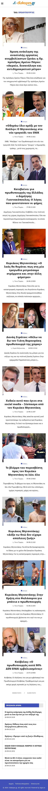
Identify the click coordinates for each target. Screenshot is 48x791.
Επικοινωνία (35, 784)
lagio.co (42, 788)
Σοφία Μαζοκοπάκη (19, 348)
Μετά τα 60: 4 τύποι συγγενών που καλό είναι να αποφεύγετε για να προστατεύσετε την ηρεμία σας (23, 760)
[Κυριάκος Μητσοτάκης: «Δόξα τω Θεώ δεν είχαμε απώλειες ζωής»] (24, 511)
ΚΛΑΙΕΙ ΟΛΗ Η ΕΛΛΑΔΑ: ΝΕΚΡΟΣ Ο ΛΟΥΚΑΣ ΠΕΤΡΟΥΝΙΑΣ (23, 747)
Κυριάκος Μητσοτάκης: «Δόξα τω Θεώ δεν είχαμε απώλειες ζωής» (24, 534)
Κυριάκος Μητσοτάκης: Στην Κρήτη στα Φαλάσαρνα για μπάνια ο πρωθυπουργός (24, 598)
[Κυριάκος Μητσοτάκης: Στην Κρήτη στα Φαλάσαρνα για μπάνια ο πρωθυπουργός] (24, 574)
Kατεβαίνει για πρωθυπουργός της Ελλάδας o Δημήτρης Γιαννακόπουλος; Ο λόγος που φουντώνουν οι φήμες (24, 196)
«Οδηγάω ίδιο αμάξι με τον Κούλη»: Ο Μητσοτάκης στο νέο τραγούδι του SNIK (24, 129)
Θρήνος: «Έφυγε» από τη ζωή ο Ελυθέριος (24, 736)
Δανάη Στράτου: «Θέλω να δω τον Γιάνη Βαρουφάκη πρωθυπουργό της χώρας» (24, 340)
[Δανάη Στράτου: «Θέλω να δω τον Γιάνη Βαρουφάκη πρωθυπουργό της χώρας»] (24, 317)
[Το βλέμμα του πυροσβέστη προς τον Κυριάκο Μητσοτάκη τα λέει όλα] (24, 447)
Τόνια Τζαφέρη (18, 73)
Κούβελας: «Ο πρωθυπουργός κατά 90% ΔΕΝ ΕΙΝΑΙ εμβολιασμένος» (24, 665)
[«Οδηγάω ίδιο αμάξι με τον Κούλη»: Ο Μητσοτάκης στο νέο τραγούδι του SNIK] (24, 105)
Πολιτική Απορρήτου (22, 784)
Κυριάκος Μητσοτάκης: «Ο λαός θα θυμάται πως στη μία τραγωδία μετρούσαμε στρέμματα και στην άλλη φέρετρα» (24, 270)
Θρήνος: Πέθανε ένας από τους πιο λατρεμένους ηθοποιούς (20, 725)
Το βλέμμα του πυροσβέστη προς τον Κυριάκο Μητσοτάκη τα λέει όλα (24, 471)
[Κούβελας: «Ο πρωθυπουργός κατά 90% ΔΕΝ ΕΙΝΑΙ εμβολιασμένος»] (24, 641)
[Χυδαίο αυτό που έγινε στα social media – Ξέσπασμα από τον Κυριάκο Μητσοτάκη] (24, 380)
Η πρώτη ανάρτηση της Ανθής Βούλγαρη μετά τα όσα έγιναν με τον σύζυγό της (23, 713)
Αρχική (11, 784)
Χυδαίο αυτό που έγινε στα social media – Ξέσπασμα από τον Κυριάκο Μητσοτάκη (24, 404)
